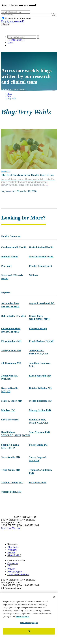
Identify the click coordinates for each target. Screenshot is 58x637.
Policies (11, 569)
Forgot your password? (12, 21)
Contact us (12, 563)
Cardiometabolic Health (13, 247)
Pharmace (6, 266)
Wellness (33, 275)
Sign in (5, 24)
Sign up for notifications (14, 89)
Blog (9, 96)
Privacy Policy (14, 571)
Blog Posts (12, 547)
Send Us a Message (10, 528)
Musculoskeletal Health (41, 256)
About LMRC (14, 555)
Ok (29, 631)
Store (10, 42)
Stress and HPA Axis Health (12, 277)
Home (9, 94)
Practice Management (40, 266)
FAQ (9, 566)
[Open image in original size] (19, 31)
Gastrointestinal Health (41, 247)
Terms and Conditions (18, 574)
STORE (11, 552)
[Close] (54, 597)
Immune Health (9, 256)
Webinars (12, 549)
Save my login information (18, 18)
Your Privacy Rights (29, 622)
